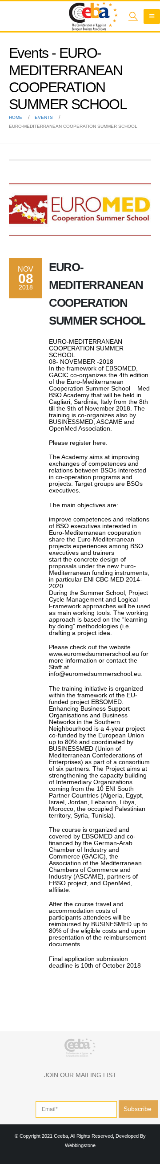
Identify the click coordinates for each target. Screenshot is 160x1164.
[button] (133, 16)
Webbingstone (80, 1145)
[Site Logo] (93, 16)
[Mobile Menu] (152, 16)
